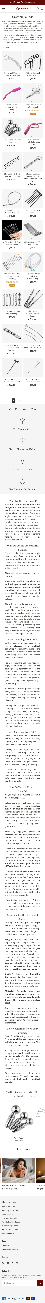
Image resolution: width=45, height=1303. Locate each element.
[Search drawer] (38, 8)
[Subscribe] (40, 1283)
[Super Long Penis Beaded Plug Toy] (12, 198)
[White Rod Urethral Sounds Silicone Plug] (12, 61)
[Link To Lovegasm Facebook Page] (8, 1262)
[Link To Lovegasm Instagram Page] (3, 1262)
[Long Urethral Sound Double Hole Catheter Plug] (33, 262)
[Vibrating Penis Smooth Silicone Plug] (12, 93)
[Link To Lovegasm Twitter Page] (12, 1262)
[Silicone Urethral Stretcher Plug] (33, 61)
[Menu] (3, 8)
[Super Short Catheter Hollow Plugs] (12, 128)
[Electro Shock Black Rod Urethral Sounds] (12, 162)
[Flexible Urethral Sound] (33, 198)
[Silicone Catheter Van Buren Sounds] (33, 230)
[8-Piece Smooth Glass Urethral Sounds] (12, 230)
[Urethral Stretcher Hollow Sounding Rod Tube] (12, 333)
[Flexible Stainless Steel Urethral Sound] (33, 333)
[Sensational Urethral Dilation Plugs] (12, 299)
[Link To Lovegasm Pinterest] (17, 1262)
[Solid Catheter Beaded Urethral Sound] (33, 299)
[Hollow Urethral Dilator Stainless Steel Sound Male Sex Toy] (33, 162)
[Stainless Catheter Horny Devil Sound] (12, 367)
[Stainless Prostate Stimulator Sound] (33, 367)
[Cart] (42, 8)
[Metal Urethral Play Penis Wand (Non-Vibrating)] (12, 262)
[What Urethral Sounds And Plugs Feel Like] (19, 1174)
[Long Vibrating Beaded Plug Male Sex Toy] (33, 128)
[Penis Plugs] (19, 1121)
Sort (7, 48)
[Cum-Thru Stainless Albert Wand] (33, 93)
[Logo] (22, 8)
